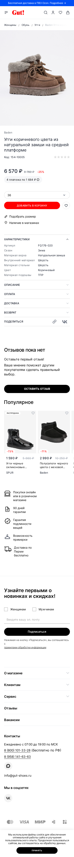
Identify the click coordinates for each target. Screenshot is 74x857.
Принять (37, 850)
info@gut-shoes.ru (17, 775)
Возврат (10, 312)
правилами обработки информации (25, 647)
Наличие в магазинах (24, 223)
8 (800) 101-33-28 (17, 750)
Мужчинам (46, 609)
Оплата (9, 294)
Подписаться (37, 631)
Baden (8, 132)
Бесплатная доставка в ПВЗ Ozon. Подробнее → (37, 3)
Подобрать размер (22, 216)
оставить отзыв (37, 388)
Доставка (11, 303)
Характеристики (17, 239)
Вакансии (12, 720)
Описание (12, 284)
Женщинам (18, 609)
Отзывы (10, 708)
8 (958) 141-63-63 (17, 757)
